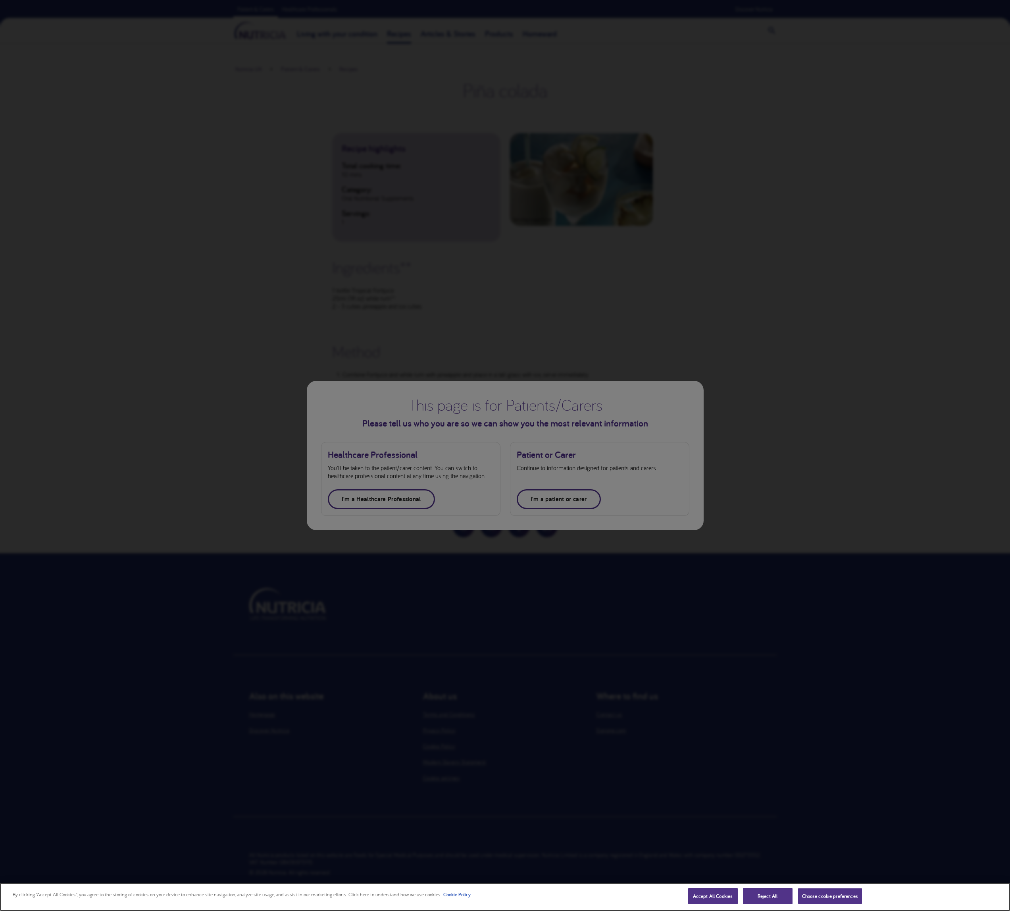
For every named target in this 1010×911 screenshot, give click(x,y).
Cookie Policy (457, 894)
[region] (505, 897)
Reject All (767, 896)
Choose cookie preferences (830, 896)
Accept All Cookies (713, 896)
